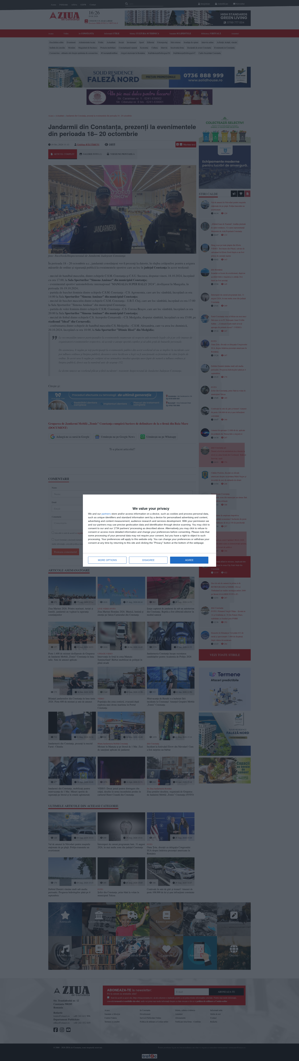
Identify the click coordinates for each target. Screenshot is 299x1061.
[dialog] (149, 531)
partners (106, 514)
